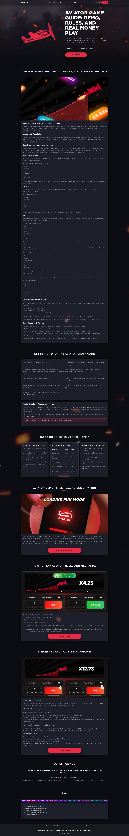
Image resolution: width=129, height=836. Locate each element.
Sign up (105, 2)
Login (98, 2)
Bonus (67, 2)
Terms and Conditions (54, 825)
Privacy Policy (44, 825)
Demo (60, 2)
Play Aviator (64, 636)
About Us (51, 2)
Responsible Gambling (74, 825)
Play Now (76, 54)
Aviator (24, 2)
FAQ (74, 2)
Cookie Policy (84, 825)
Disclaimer (64, 825)
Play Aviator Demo (64, 550)
